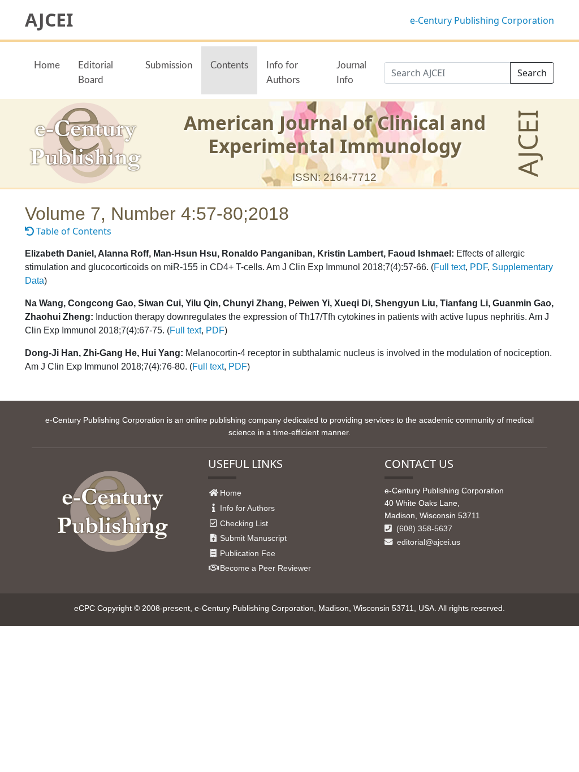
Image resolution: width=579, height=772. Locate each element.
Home (47, 65)
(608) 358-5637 (423, 528)
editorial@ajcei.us (427, 542)
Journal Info (351, 72)
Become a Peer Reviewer (265, 568)
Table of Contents (72, 231)
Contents (229, 65)
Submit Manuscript (253, 538)
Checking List (244, 523)
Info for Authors (283, 72)
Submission (168, 65)
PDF (478, 267)
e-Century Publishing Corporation (482, 20)
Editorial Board (95, 72)
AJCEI (49, 20)
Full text (449, 267)
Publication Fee (247, 553)
